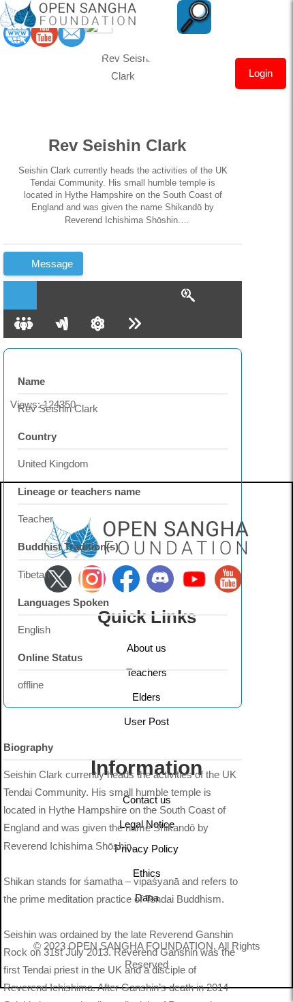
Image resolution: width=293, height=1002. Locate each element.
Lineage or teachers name (79, 491)
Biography (28, 747)
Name (31, 381)
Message (51, 263)
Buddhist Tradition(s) (68, 546)
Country (37, 436)
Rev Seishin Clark (117, 145)
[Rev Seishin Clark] (123, 87)
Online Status (50, 657)
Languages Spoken (63, 602)
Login (261, 73)
